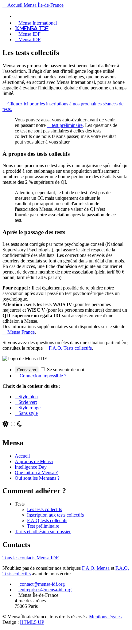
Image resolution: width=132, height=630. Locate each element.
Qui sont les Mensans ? (37, 478)
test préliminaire (67, 125)
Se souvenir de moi (65, 369)
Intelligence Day (31, 467)
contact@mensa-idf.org (41, 584)
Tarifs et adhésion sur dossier (43, 531)
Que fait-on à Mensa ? (36, 472)
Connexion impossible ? (42, 375)
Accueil (22, 456)
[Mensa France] (18, 16)
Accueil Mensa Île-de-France (35, 5)
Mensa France (20, 332)
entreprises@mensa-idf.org (45, 589)
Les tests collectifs (44, 509)
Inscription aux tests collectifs (55, 515)
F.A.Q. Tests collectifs (70, 348)
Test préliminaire (43, 526)
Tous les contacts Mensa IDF (30, 557)
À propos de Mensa (34, 461)
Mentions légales (105, 616)
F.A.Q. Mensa (96, 568)
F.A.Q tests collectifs (47, 520)
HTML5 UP (32, 622)
